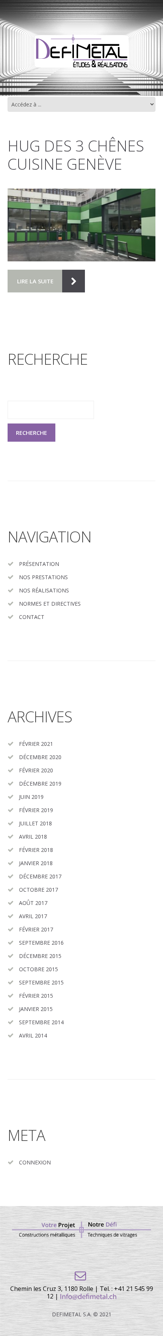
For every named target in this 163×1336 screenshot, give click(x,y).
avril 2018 (33, 836)
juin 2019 (31, 796)
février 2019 (36, 810)
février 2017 (36, 929)
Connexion (35, 1162)
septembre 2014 (41, 1022)
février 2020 (36, 770)
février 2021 (36, 743)
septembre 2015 (41, 982)
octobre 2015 (38, 969)
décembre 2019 (40, 783)
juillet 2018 (35, 823)
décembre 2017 (40, 876)
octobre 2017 (38, 889)
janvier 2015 (36, 1009)
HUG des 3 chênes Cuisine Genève (76, 154)
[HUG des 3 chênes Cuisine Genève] (81, 225)
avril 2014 (33, 1035)
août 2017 (33, 902)
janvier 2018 (36, 863)
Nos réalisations (44, 590)
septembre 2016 (41, 942)
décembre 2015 (40, 955)
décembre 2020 (40, 757)
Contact (31, 616)
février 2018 (36, 849)
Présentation (39, 563)
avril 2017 (33, 916)
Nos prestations (43, 577)
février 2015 (36, 995)
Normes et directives (50, 603)
